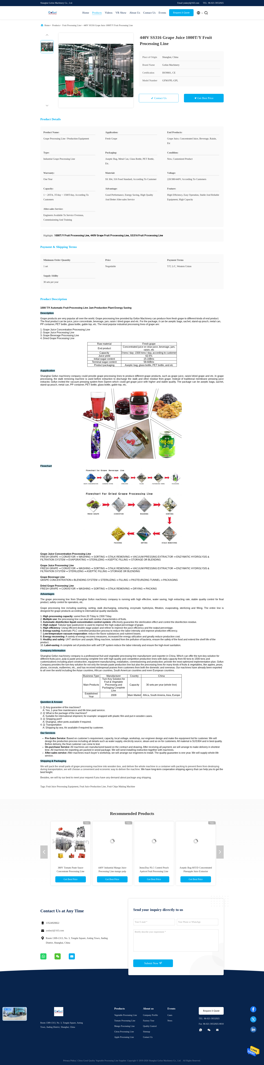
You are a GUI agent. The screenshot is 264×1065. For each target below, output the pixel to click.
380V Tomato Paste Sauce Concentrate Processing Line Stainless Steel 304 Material (69, 871)
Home (85, 12)
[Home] (52, 12)
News (169, 1021)
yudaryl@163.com (55, 930)
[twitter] (253, 1019)
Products (97, 12)
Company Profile (150, 1015)
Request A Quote (181, 12)
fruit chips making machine (121, 786)
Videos (108, 12)
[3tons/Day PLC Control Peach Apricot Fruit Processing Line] (152, 841)
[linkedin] (253, 1029)
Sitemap (146, 1032)
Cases (169, 1015)
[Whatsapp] (47, 958)
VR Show (121, 12)
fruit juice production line (93, 786)
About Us (134, 12)
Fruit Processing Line (71, 25)
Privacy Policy (69, 1061)
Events (162, 12)
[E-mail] (75, 958)
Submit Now (151, 963)
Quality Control (150, 1026)
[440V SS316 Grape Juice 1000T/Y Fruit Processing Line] (96, 70)
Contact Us (149, 12)
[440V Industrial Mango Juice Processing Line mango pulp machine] (111, 841)
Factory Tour (148, 1021)
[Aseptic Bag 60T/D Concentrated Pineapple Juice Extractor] (194, 841)
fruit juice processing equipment (62, 786)
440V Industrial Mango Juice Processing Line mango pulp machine (111, 871)
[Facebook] (253, 1009)
